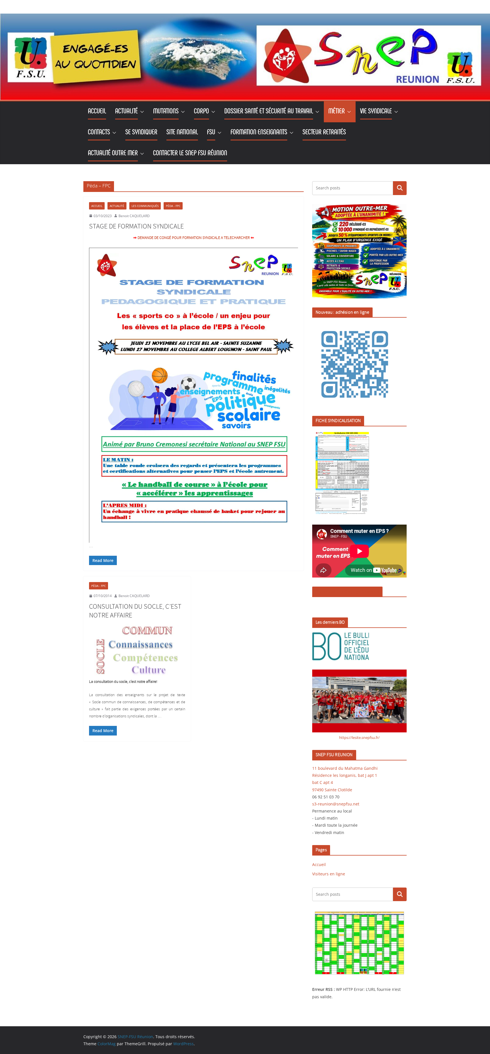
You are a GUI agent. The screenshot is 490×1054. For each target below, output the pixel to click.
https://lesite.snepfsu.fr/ (359, 737)
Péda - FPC (173, 206)
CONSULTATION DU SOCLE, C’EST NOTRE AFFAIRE (135, 611)
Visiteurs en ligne (328, 873)
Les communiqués (145, 206)
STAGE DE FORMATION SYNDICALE (136, 226)
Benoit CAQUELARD (134, 215)
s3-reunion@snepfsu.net (335, 804)
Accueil (96, 206)
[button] (141, 111)
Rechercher (400, 188)
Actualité (117, 206)
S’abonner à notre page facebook (347, 592)
